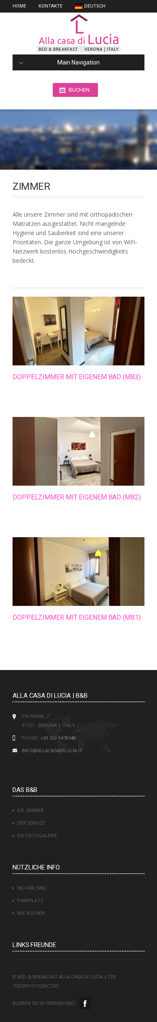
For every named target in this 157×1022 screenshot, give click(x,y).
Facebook (85, 1003)
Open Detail (70, 331)
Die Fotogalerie (37, 835)
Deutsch (95, 6)
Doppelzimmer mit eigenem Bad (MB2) (77, 497)
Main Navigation (78, 62)
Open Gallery (87, 331)
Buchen (79, 90)
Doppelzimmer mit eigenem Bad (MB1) (77, 617)
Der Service (31, 823)
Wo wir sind (31, 888)
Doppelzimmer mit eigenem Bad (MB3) (77, 377)
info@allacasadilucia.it (52, 750)
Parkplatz (30, 900)
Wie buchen (31, 913)
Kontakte (50, 6)
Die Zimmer (30, 810)
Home (19, 6)
